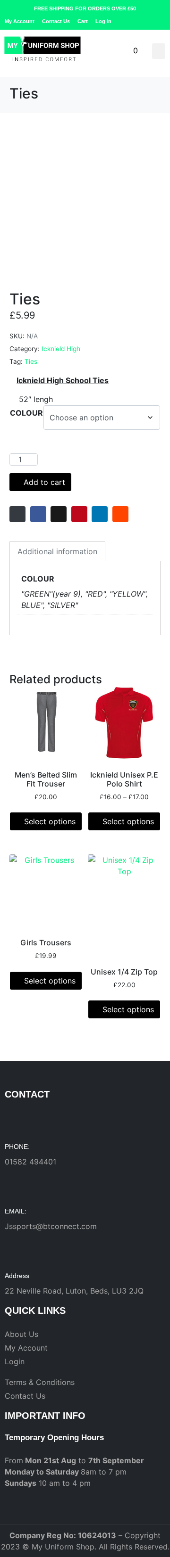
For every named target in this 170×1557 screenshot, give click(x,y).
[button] (158, 51)
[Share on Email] (17, 514)
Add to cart (44, 482)
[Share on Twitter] (59, 514)
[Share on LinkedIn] (100, 514)
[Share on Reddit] (120, 514)
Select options (50, 821)
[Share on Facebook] (38, 514)
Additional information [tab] (57, 551)
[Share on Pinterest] (79, 514)
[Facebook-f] (147, 21)
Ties (31, 361)
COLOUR (26, 413)
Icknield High (61, 348)
